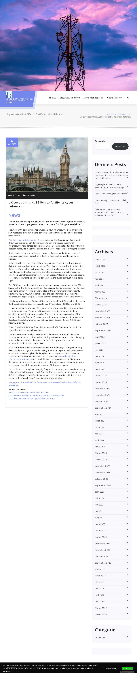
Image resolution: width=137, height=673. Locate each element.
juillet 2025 (100, 343)
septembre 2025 (103, 330)
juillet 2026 (100, 266)
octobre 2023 (101, 478)
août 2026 (100, 259)
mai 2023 (99, 511)
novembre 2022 (102, 550)
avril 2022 (99, 595)
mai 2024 (99, 433)
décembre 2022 (102, 543)
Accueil (110, 114)
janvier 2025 (101, 382)
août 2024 (100, 414)
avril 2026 (99, 285)
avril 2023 (99, 517)
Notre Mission (114, 97)
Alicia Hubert (15, 195)
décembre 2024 (102, 388)
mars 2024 (100, 446)
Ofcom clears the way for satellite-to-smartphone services (36, 395)
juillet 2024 (100, 420)
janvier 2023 (101, 537)
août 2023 (100, 491)
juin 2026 (99, 272)
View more (16, 671)
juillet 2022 (100, 575)
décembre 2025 (102, 311)
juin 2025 (99, 349)
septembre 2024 (103, 407)
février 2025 (101, 375)
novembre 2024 (102, 395)
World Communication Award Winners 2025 (28, 392)
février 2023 (101, 530)
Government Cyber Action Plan (27, 240)
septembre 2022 (103, 562)
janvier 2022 (101, 614)
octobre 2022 (101, 556)
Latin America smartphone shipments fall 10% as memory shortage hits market (109, 212)
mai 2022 (99, 588)
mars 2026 (100, 291)
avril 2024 (99, 440)
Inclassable (122, 114)
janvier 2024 (101, 459)
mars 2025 (100, 369)
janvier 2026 (101, 304)
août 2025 (100, 337)
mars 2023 (100, 524)
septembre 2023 (103, 485)
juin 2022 (99, 582)
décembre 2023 (102, 466)
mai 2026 (99, 278)
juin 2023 (99, 504)
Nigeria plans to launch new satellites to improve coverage (109, 185)
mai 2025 (99, 356)
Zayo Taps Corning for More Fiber (111, 193)
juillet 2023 (100, 498)
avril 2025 (99, 362)
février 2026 (101, 298)
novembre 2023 (102, 472)
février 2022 (101, 608)
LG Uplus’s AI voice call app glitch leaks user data (31, 398)
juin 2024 (99, 427)
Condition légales (93, 97)
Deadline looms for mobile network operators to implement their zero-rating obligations (112, 175)
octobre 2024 (101, 401)
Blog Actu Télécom (70, 97)
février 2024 (101, 453)
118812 (51, 97)
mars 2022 (100, 601)
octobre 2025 (101, 324)
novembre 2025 (102, 317)
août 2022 (100, 569)
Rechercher (100, 141)
